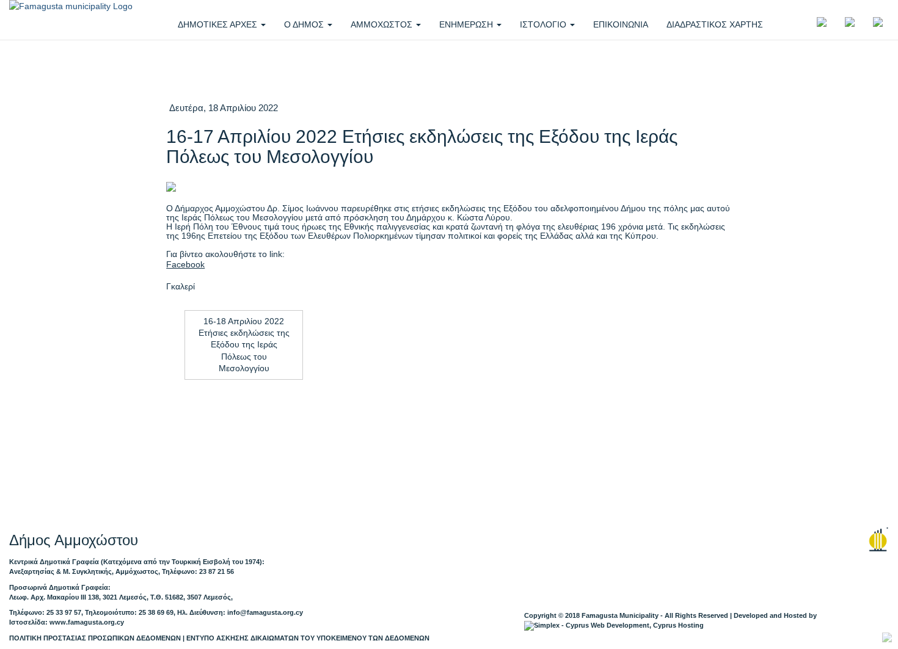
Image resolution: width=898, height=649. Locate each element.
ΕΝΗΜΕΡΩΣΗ (467, 24)
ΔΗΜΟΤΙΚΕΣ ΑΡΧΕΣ (219, 24)
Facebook (185, 264)
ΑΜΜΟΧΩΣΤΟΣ (383, 24)
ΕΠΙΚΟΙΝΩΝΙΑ (620, 24)
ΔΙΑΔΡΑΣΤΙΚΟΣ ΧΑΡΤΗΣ (714, 24)
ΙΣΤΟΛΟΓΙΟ (544, 24)
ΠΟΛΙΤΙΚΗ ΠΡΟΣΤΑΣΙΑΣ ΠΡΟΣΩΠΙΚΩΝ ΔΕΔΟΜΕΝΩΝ (95, 638)
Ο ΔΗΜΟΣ (305, 24)
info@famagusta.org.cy (265, 612)
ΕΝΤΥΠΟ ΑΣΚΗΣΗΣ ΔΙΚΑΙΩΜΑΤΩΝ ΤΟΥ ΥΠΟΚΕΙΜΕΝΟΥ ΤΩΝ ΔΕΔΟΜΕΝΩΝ (307, 638)
